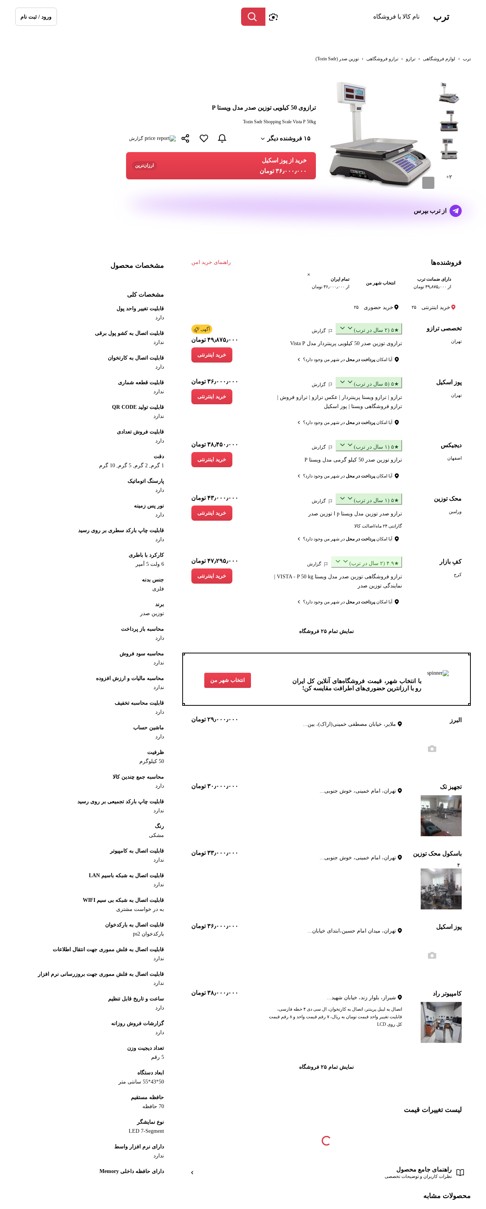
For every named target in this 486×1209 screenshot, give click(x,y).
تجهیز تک (451, 786)
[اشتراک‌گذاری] (185, 139)
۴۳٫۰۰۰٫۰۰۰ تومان (214, 498)
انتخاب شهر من (227, 680)
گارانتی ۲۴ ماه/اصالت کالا (378, 526)
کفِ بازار (451, 561)
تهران (456, 341)
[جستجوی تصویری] (273, 17)
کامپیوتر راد (447, 993)
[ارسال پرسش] (456, 211)
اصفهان (454, 458)
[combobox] (344, 17)
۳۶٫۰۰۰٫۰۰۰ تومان (214, 381)
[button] (36, 17)
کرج (458, 574)
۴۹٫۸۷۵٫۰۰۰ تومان (214, 339)
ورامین (455, 511)
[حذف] (308, 274)
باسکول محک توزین (437, 853)
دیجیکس (451, 445)
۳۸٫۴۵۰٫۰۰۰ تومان (214, 444)
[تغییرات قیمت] (222, 138)
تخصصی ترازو (444, 328)
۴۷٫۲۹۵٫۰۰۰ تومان (214, 560)
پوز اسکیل (449, 382)
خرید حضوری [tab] (373, 307)
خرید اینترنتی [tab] (431, 307)
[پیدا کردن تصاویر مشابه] (428, 183)
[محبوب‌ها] (203, 138)
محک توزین (448, 498)
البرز (456, 720)
